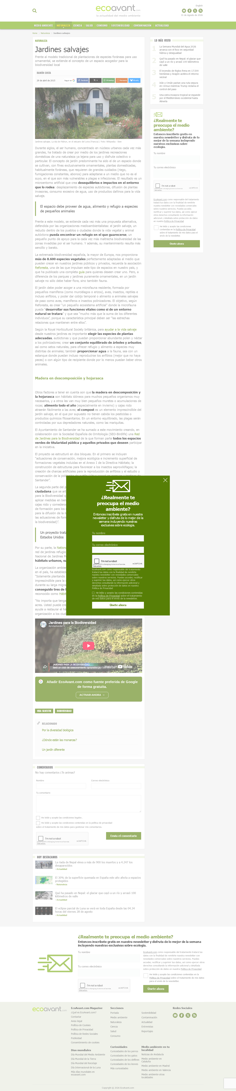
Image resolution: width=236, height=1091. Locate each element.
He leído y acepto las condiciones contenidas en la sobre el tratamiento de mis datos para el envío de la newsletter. (117, 595)
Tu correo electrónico (105, 544)
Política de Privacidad (102, 588)
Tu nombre (98, 533)
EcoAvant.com (99, 569)
